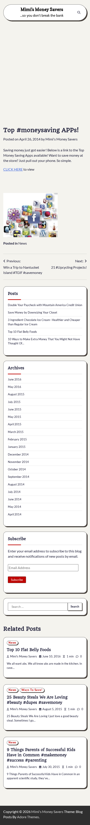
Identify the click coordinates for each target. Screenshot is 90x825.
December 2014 (18, 454)
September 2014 (18, 476)
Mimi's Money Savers (42, 9)
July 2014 (14, 492)
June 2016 (14, 379)
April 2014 (14, 514)
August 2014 (16, 484)
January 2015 (17, 446)
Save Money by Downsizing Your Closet (32, 312)
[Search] (79, 12)
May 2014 (14, 506)
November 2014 (18, 462)
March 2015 (16, 432)
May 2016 (14, 387)
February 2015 (17, 439)
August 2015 (16, 394)
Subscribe (17, 580)
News (22, 243)
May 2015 (14, 417)
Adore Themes (28, 817)
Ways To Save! (31, 690)
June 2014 (14, 499)
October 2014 (17, 469)
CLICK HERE (13, 169)
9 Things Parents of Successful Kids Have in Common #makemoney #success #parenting (41, 755)
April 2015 (14, 424)
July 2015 (14, 402)
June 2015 (14, 409)
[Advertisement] (45, 70)
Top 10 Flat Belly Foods (22, 331)
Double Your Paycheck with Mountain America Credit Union (45, 305)
